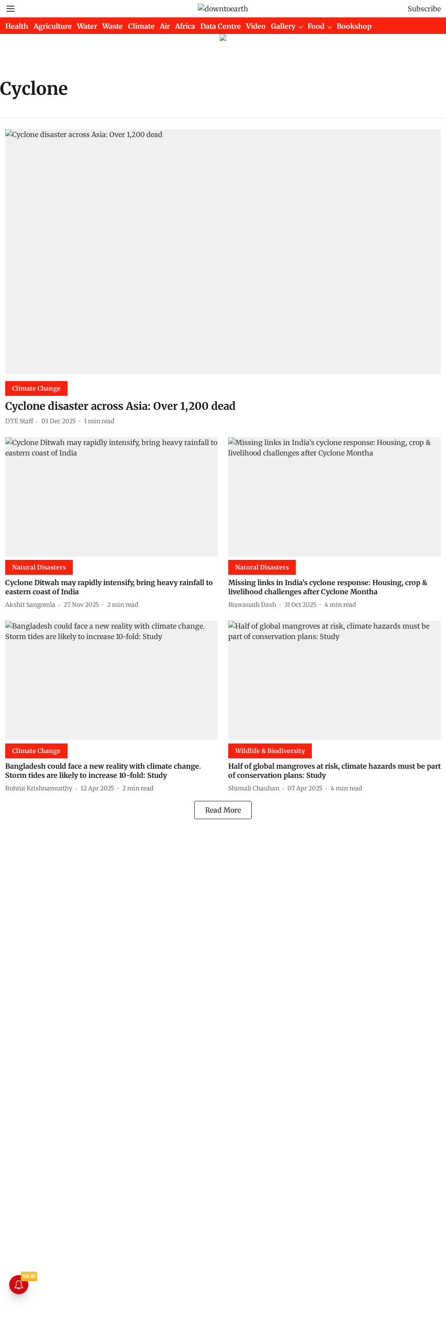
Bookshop (354, 26)
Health (16, 26)
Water (87, 26)
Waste (112, 26)
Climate (141, 26)
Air (165, 26)
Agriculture (53, 26)
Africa (185, 26)
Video (256, 26)
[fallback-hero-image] (223, 251)
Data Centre (220, 26)
